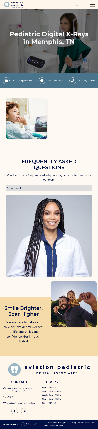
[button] (92, 4)
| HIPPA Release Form (86, 422)
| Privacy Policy (69, 422)
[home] (13, 5)
